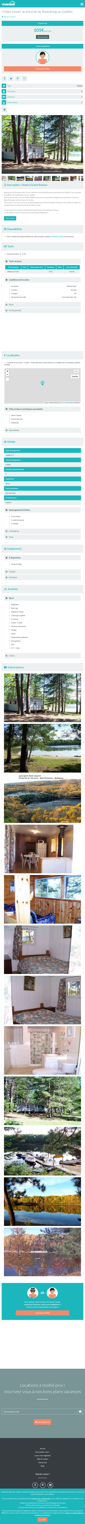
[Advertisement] (42, 333)
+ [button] (7, 371)
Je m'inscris (43, 1422)
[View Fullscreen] (7, 379)
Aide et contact (42, 1459)
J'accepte (42, 1519)
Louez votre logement (42, 1455)
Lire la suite (10, 218)
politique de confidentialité (41, 1498)
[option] (47, 178)
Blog (42, 1466)
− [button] (7, 374)
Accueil (42, 1449)
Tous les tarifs (42, 37)
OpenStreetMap (69, 402)
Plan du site (42, 1462)
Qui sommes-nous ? (42, 1452)
